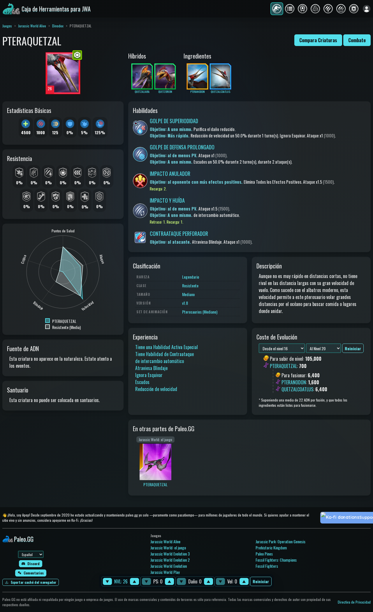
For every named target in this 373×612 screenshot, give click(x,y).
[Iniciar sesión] (367, 9)
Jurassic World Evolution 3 (170, 554)
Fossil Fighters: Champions (276, 560)
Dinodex (58, 25)
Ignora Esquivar (149, 375)
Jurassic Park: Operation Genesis (280, 541)
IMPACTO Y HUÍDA (167, 200)
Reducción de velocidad (156, 388)
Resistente (190, 285)
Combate (357, 40)
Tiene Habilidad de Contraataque (164, 354)
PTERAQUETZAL (283, 365)
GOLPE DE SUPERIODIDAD (174, 121)
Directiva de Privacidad (354, 601)
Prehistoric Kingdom (271, 547)
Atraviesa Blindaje (151, 368)
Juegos (7, 25)
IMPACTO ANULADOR (170, 173)
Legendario (190, 277)
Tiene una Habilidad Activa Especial (166, 347)
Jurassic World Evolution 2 (170, 560)
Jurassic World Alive (32, 25)
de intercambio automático (159, 361)
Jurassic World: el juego (168, 547)
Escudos (142, 381)
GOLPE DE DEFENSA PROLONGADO (182, 147)
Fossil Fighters (267, 566)
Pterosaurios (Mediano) (199, 312)
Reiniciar (261, 582)
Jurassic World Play (165, 572)
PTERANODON (293, 382)
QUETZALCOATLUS (297, 389)
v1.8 (185, 303)
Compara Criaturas (318, 40)
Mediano (188, 294)
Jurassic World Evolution (168, 566)
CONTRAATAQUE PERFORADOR (179, 233)
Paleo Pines (264, 554)
